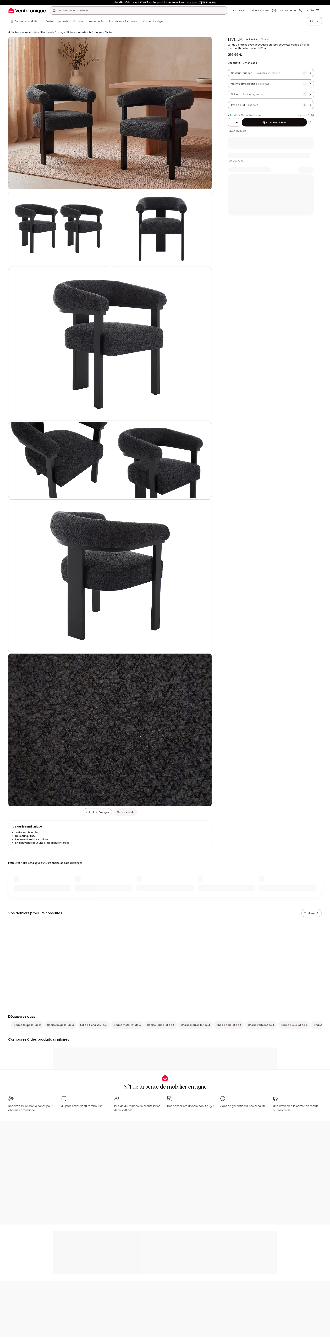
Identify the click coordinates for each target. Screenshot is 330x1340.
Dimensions (250, 63)
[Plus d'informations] (312, 115)
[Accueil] (9, 32)
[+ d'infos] (244, 131)
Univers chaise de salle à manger (85, 32)
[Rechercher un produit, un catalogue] (54, 10)
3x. (241, 131)
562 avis (265, 39)
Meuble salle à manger (53, 32)
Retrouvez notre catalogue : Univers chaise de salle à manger (45, 863)
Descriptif (234, 63)
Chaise (108, 32)
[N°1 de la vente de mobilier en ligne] (27, 10)
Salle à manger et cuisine (25, 32)
